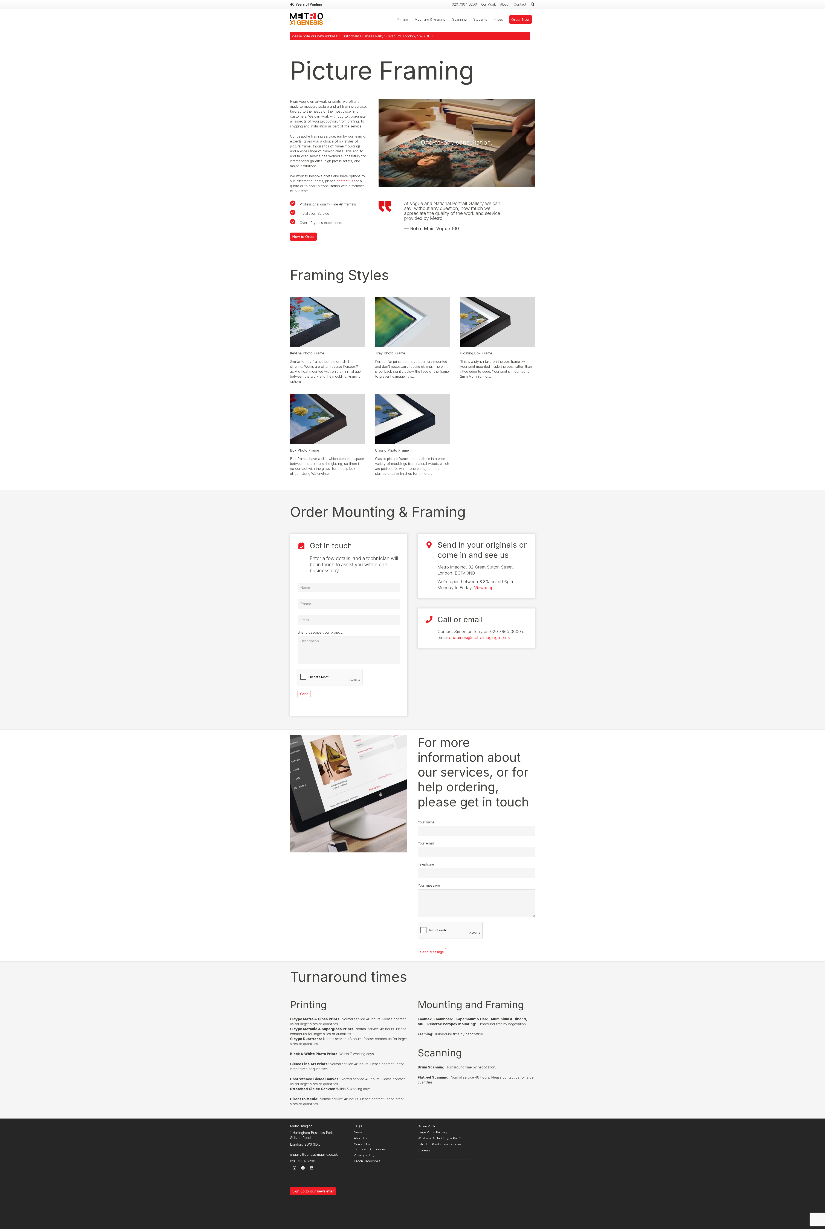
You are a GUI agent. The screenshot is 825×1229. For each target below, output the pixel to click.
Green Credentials (367, 1161)
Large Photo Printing (432, 1132)
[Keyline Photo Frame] (327, 299)
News (358, 1132)
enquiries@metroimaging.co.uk (479, 637)
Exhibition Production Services (439, 1144)
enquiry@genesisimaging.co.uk (314, 1154)
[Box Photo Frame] (327, 396)
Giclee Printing (428, 1126)
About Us (360, 1138)
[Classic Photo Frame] (412, 396)
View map (483, 587)
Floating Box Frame (476, 353)
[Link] (306, 19)
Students (424, 1150)
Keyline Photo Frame (307, 353)
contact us (344, 181)
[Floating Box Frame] (497, 299)
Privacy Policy (364, 1155)
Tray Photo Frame (390, 353)
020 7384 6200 (302, 1161)
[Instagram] (294, 1168)
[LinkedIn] (311, 1168)
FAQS (358, 1126)
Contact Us (362, 1144)
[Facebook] (303, 1168)
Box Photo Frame (304, 450)
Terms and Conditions (370, 1149)
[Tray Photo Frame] (412, 299)
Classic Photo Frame (392, 450)
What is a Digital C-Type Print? (439, 1138)
